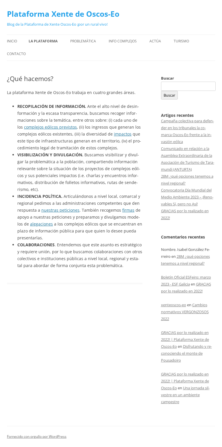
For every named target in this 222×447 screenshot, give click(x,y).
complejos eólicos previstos (50, 127)
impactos (123, 134)
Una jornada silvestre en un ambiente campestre (185, 394)
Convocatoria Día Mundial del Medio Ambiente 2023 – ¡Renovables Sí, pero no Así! (187, 196)
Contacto (16, 53)
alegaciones (41, 224)
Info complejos (123, 41)
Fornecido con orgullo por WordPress (36, 436)
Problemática (83, 41)
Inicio (12, 41)
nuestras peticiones (60, 210)
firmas (128, 210)
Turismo (181, 41)
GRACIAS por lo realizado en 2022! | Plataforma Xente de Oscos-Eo (185, 339)
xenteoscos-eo (173, 304)
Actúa (155, 41)
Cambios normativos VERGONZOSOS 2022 (185, 311)
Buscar (167, 78)
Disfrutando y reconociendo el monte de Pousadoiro (186, 353)
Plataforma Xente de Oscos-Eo (63, 14)
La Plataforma (43, 41)
